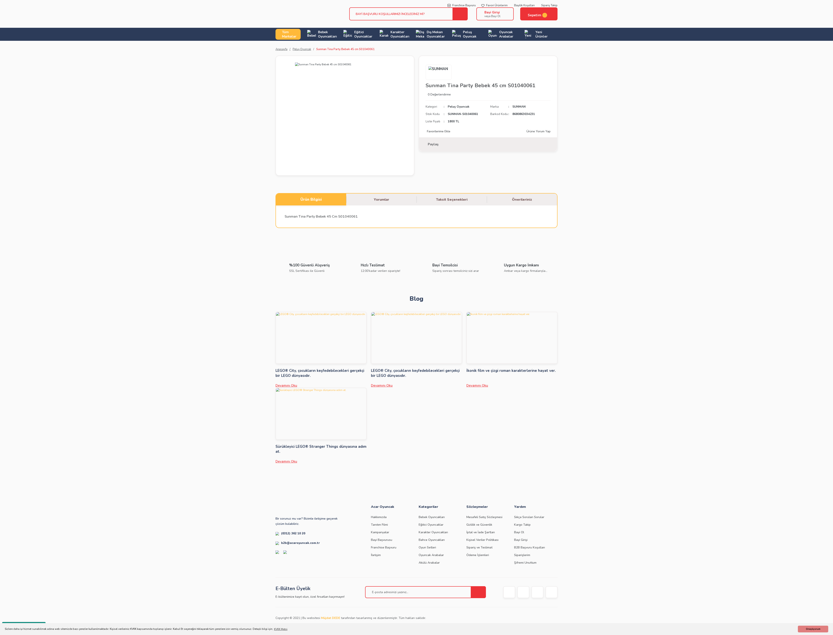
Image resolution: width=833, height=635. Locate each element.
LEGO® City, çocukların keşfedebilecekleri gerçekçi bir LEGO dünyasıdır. (319, 373)
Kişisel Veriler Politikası (482, 540)
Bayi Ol (519, 532)
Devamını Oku (286, 385)
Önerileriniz (522, 199)
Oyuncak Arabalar (431, 555)
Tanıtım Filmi (379, 525)
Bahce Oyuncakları (432, 540)
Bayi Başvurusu (381, 540)
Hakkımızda (379, 517)
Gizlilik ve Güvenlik (479, 525)
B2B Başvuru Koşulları (529, 547)
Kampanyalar (380, 532)
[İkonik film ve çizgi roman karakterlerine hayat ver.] (512, 338)
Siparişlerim (522, 555)
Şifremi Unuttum (525, 563)
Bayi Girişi (492, 12)
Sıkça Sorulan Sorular (529, 517)
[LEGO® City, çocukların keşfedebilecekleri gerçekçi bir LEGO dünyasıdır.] (321, 338)
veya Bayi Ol (492, 16)
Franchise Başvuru (383, 547)
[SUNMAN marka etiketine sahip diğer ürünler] (439, 72)
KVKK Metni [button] (280, 629)
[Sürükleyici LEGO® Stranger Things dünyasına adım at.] (321, 414)
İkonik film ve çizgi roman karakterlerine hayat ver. (511, 370)
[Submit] (478, 592)
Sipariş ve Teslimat (479, 547)
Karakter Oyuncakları (433, 532)
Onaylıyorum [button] (813, 629)
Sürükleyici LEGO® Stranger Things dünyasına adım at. (320, 449)
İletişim (376, 555)
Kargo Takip (522, 525)
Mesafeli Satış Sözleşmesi (484, 517)
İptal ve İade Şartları (480, 532)
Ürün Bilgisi (311, 199)
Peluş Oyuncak (458, 107)
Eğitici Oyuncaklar (431, 525)
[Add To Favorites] (438, 131)
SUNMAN (519, 107)
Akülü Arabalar (429, 563)
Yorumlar (381, 199)
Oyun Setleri (427, 547)
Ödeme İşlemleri (477, 555)
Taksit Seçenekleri (451, 199)
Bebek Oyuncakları (432, 517)
